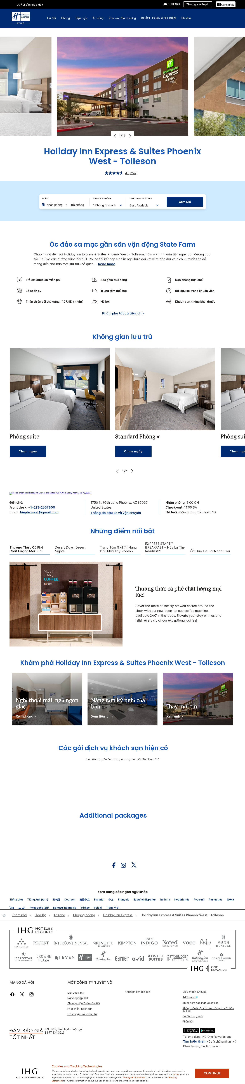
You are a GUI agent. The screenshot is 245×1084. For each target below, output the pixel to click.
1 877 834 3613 (55, 1032)
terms (176, 1074)
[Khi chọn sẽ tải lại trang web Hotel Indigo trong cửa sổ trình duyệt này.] (149, 942)
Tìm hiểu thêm (194, 1041)
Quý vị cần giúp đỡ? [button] (30, 4)
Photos (186, 18)
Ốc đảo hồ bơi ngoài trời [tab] (210, 551)
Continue (212, 1073)
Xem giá (185, 202)
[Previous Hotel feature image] (115, 136)
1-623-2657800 (42, 507)
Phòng (65, 18)
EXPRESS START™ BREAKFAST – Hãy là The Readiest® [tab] (165, 547)
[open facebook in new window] (112, 865)
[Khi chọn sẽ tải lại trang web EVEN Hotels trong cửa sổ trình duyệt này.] (64, 957)
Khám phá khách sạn (137, 991)
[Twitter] (21, 994)
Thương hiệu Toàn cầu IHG (83, 1003)
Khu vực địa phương (122, 18)
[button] (225, 4)
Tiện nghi (81, 18)
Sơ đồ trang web (193, 1016)
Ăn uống (98, 18)
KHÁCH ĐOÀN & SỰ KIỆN (158, 18)
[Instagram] (31, 994)
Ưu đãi (51, 18)
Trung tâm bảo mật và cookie (200, 1002)
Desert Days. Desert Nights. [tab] (70, 549)
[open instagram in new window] (121, 865)
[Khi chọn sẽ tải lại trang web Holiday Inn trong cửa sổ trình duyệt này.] (104, 957)
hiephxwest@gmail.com (39, 512)
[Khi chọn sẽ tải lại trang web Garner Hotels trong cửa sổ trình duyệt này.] (122, 957)
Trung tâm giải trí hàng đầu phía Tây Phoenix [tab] (118, 549)
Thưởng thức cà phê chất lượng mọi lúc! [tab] (26, 549)
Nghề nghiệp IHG (77, 998)
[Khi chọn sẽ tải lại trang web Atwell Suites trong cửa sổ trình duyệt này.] (156, 957)
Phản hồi (188, 1021)
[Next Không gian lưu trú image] (132, 471)
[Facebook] (13, 994)
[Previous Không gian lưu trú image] (117, 471)
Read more (106, 264)
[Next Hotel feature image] (129, 136)
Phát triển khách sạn (79, 1008)
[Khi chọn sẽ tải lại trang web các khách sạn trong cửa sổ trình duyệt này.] (41, 942)
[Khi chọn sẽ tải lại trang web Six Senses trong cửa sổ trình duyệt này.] (21, 942)
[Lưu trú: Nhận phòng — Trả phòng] (64, 205)
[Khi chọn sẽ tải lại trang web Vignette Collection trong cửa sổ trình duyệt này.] (103, 942)
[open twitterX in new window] (132, 865)
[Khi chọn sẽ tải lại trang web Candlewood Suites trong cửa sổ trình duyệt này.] (221, 957)
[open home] (6, 915)
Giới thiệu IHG (75, 992)
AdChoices (189, 997)
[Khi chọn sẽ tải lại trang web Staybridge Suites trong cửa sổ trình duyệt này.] (178, 957)
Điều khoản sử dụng (194, 991)
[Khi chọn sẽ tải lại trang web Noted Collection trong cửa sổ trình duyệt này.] (170, 942)
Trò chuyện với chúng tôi (82, 1014)
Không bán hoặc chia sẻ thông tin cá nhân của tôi (208, 1009)
